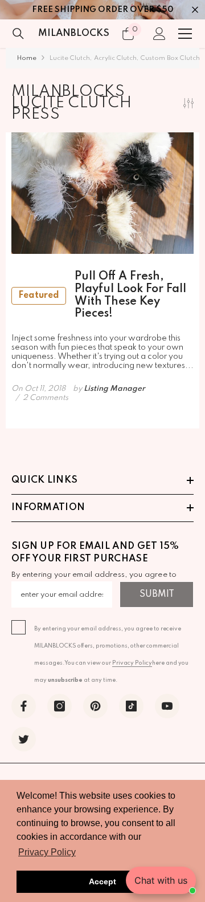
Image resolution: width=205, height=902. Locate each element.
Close (195, 10)
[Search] (18, 34)
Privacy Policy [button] (47, 852)
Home (26, 58)
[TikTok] (131, 706)
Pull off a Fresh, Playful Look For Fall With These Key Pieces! (102, 295)
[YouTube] (167, 706)
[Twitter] (23, 739)
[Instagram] (59, 706)
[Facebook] (23, 706)
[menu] (185, 34)
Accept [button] (102, 881)
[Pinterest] (95, 706)
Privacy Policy (132, 663)
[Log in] (159, 33)
